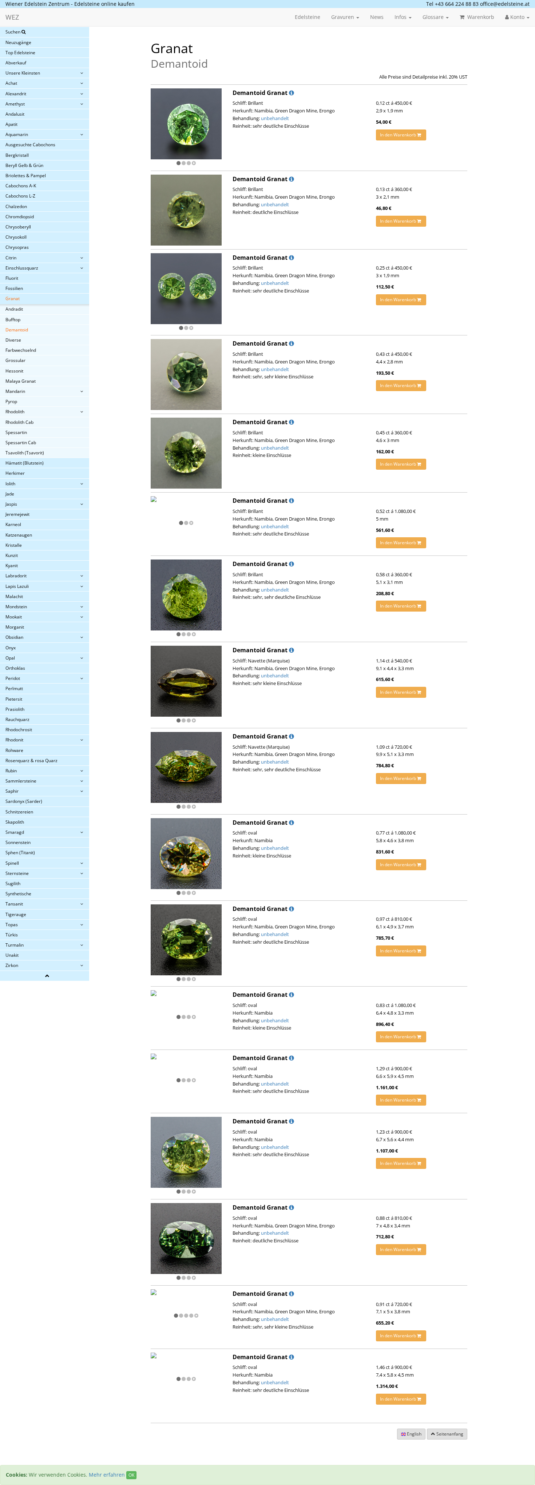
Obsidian (14, 637)
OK (131, 1475)
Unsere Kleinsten (22, 73)
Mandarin (15, 391)
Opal (10, 658)
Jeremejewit (17, 514)
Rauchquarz (17, 719)
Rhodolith (14, 412)
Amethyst (15, 104)
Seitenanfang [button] (449, 1434)
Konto (517, 16)
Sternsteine (17, 873)
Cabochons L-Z (20, 196)
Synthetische (18, 894)
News (377, 16)
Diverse (13, 340)
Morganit (14, 627)
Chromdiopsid (19, 217)
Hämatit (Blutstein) (24, 463)
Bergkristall (17, 155)
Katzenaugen (18, 535)
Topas (11, 924)
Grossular (15, 360)
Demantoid (16, 330)
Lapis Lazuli (17, 586)
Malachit (14, 596)
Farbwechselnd (20, 350)
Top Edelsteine (20, 52)
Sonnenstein (18, 842)
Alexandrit (15, 94)
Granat (12, 298)
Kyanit (11, 565)
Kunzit (11, 555)
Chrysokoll (16, 237)
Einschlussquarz (21, 268)
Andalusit (14, 114)
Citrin (10, 258)
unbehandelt (275, 118)
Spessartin (16, 432)
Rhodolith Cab (19, 422)
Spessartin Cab (20, 442)
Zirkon (11, 965)
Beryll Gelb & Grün (24, 165)
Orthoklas (15, 668)
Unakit (12, 955)
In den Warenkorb (398, 135)
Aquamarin (16, 134)
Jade (9, 494)
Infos (401, 16)
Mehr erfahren (107, 1474)
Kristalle (13, 545)
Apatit (11, 124)
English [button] (413, 1434)
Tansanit (14, 904)
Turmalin (14, 945)
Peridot (12, 678)
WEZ (12, 17)
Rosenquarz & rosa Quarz (31, 760)
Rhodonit (14, 740)
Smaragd (14, 832)
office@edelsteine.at (505, 3)
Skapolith (14, 822)
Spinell (12, 863)
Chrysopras (17, 247)
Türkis (11, 935)
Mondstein (16, 607)
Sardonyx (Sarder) (23, 801)
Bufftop (12, 319)
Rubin (11, 771)
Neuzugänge (18, 42)
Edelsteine (307, 16)
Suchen (13, 32)
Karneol (13, 524)
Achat (11, 83)
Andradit (14, 309)
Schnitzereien (19, 812)
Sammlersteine (20, 781)
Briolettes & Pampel (25, 175)
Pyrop (11, 401)
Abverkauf (15, 63)
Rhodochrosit (18, 729)
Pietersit (13, 699)
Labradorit (16, 576)
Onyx (10, 648)
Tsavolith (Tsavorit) (24, 453)
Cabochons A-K (20, 186)
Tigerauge (15, 914)
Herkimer (15, 473)
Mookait (13, 617)
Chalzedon (16, 206)
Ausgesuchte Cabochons (30, 145)
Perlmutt (14, 688)
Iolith (10, 484)
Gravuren (343, 16)
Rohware (14, 750)
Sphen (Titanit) (20, 852)
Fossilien (14, 288)
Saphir (12, 791)
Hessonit (14, 371)
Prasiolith (14, 709)
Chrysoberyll (18, 227)
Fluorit (11, 278)
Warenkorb (480, 16)
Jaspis (11, 504)
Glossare (434, 16)
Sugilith (12, 883)
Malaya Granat (20, 381)
